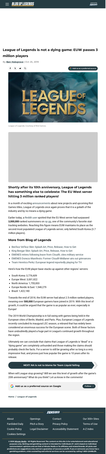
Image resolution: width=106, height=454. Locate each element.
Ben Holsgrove (14, 62)
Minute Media (20, 441)
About (10, 418)
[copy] (25, 68)
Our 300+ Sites (91, 418)
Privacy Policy (60, 423)
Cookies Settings (16, 434)
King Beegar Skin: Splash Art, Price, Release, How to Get (42, 250)
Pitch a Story (37, 423)
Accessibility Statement (66, 429)
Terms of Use (90, 423)
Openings (35, 418)
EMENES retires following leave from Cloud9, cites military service (47, 254)
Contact (57, 418)
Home (11, 396)
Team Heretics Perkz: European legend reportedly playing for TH (47, 262)
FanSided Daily (15, 423)
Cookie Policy (14, 429)
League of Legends (27, 396)
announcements (41, 203)
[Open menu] (7, 4)
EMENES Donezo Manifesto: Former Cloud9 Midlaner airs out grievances (51, 258)
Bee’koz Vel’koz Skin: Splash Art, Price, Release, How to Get (44, 246)
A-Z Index (88, 429)
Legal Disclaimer (39, 429)
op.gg (48, 221)
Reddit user (31, 217)
